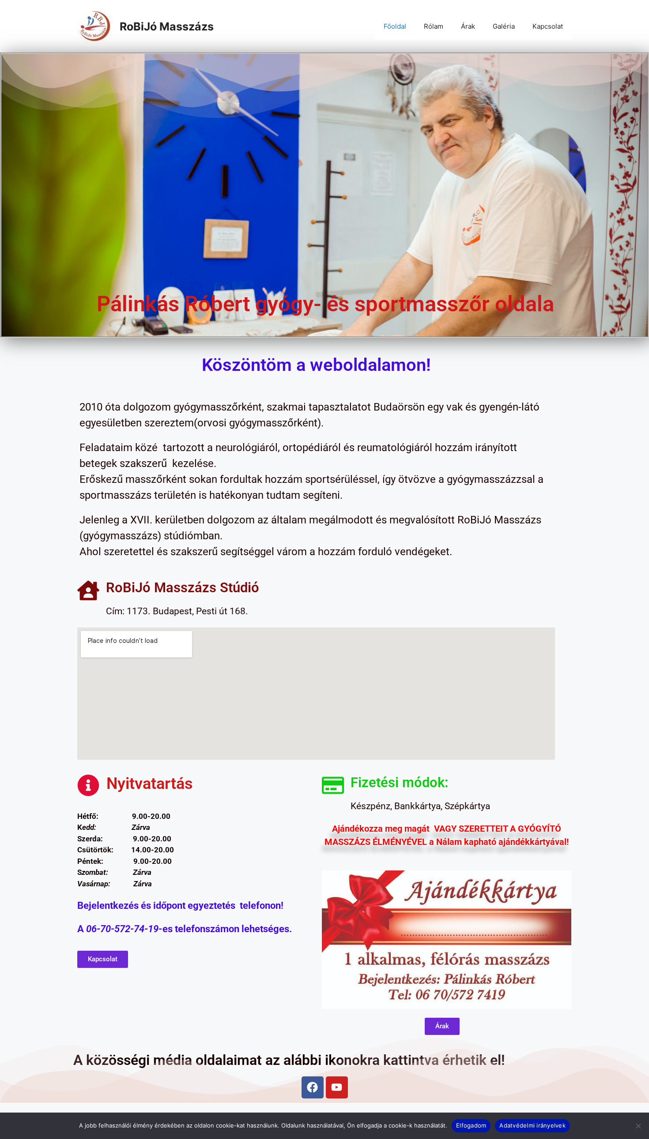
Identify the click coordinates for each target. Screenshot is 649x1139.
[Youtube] (337, 1087)
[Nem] (638, 1125)
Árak (468, 26)
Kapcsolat (547, 26)
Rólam (433, 26)
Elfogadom (471, 1125)
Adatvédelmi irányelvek (532, 1125)
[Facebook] (313, 1087)
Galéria (504, 26)
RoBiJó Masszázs (167, 26)
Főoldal (395, 26)
